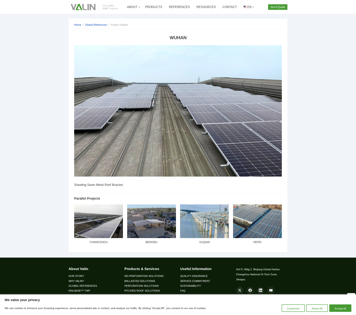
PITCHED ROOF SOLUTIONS (142, 290)
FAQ (182, 290)
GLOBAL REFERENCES (83, 286)
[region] (178, 304)
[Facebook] (250, 290)
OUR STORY (76, 276)
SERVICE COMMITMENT (195, 281)
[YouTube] (271, 290)
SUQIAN (204, 242)
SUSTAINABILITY (190, 286)
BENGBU (151, 242)
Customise (293, 308)
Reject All (317, 308)
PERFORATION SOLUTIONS (141, 286)
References (179, 7)
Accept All (340, 308)
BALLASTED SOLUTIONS (139, 281)
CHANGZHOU (99, 242)
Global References (96, 24)
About (132, 7)
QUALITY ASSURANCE (194, 276)
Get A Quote (277, 7)
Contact (229, 7)
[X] (239, 290)
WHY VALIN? (76, 281)
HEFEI (257, 242)
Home (77, 24)
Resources (206, 7)
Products (153, 7)
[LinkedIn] (260, 290)
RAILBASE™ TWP (79, 290)
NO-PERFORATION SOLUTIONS (144, 276)
